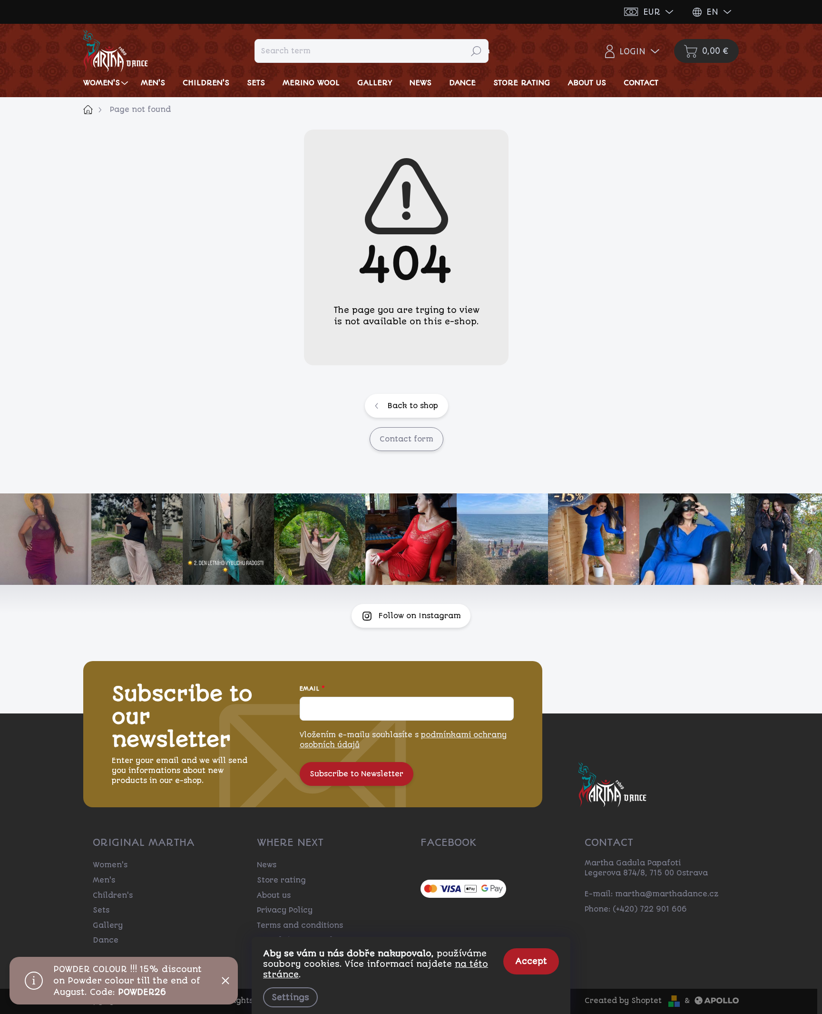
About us (274, 895)
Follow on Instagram (420, 616)
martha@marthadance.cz (666, 894)
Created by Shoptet (623, 1000)
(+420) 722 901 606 (650, 909)
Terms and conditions (300, 925)
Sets (101, 910)
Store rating (281, 880)
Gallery (108, 925)
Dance (105, 940)
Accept (531, 961)
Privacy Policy (285, 910)
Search (476, 51)
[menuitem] (106, 83)
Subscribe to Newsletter (356, 774)
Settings (290, 997)
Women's (110, 865)
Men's (104, 880)
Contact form (406, 439)
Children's (113, 895)
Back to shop (413, 406)
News (266, 865)
